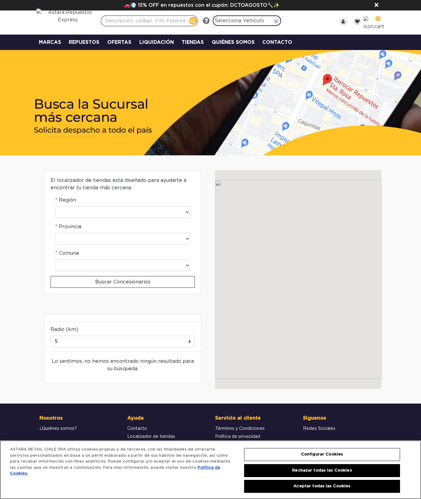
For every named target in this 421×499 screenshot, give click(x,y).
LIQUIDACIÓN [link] (156, 42)
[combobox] (149, 21)
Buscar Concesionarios (122, 281)
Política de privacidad (237, 436)
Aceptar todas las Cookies (321, 486)
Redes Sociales (319, 428)
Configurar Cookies (322, 454)
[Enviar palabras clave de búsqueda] (193, 21)
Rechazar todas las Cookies (322, 470)
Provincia (70, 226)
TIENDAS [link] (193, 42)
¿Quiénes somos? (58, 428)
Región (67, 200)
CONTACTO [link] (277, 42)
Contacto (137, 428)
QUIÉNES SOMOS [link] (233, 42)
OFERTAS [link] (119, 42)
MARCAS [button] (50, 42)
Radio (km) (64, 329)
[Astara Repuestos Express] (64, 17)
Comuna (69, 253)
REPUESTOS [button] (84, 42)
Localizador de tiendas (151, 436)
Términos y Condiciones (240, 428)
